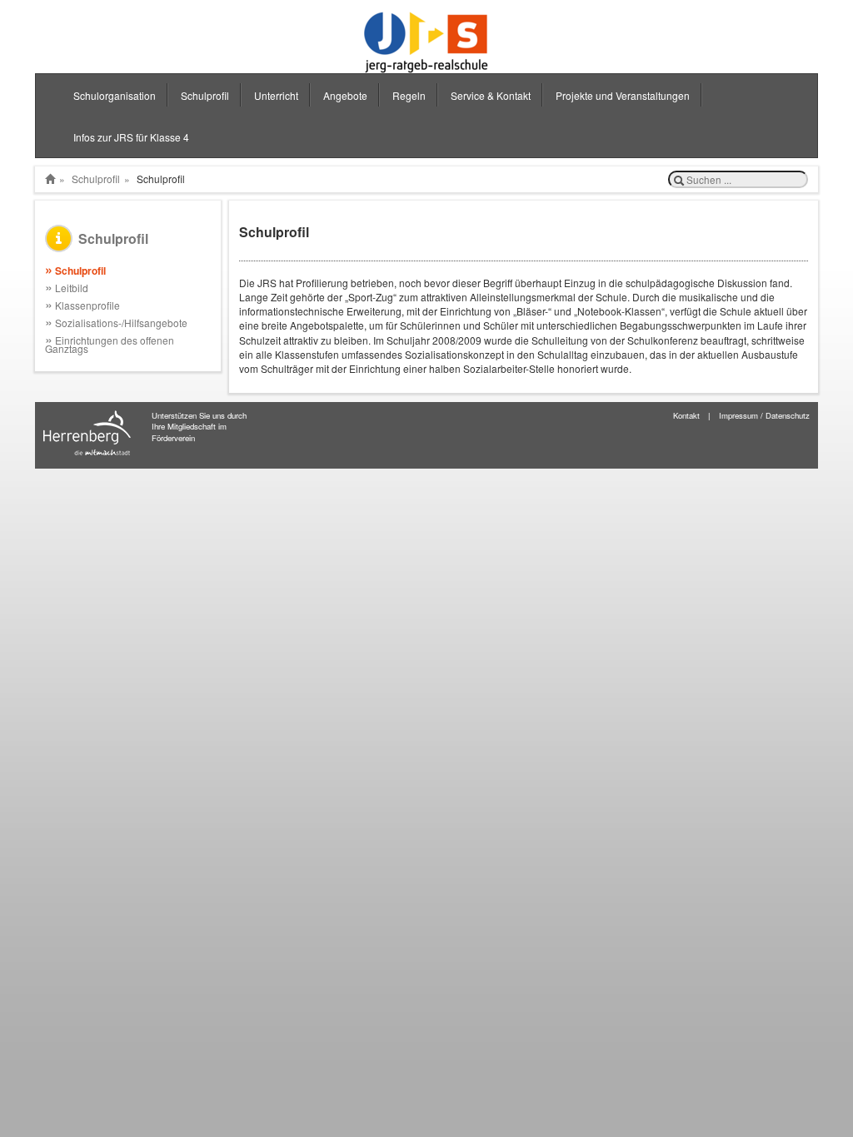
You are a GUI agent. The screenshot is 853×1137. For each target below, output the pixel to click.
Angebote (345, 95)
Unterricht (276, 95)
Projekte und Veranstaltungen (623, 95)
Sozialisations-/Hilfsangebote (116, 322)
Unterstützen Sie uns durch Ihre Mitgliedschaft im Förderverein (199, 427)
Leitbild (66, 287)
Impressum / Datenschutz (764, 415)
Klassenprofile (82, 305)
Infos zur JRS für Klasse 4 (131, 137)
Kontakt (686, 415)
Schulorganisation (114, 95)
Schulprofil (205, 95)
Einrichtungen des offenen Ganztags (109, 344)
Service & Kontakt (491, 95)
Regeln (409, 95)
